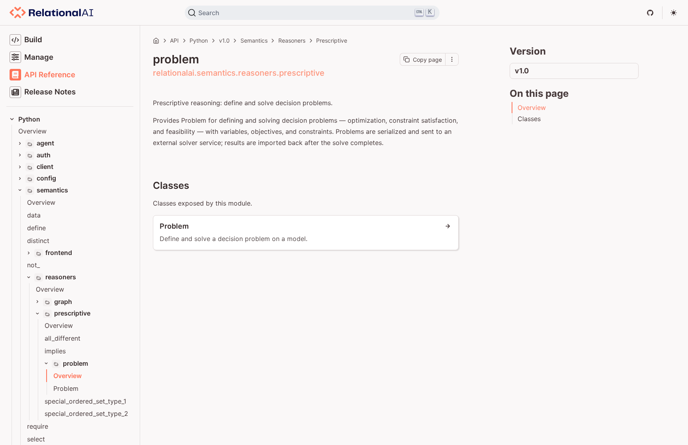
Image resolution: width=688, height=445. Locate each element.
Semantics (254, 40)
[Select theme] (674, 12)
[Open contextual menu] (452, 59)
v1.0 (224, 40)
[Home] (156, 40)
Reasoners (291, 40)
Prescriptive (331, 40)
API (174, 40)
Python (199, 40)
